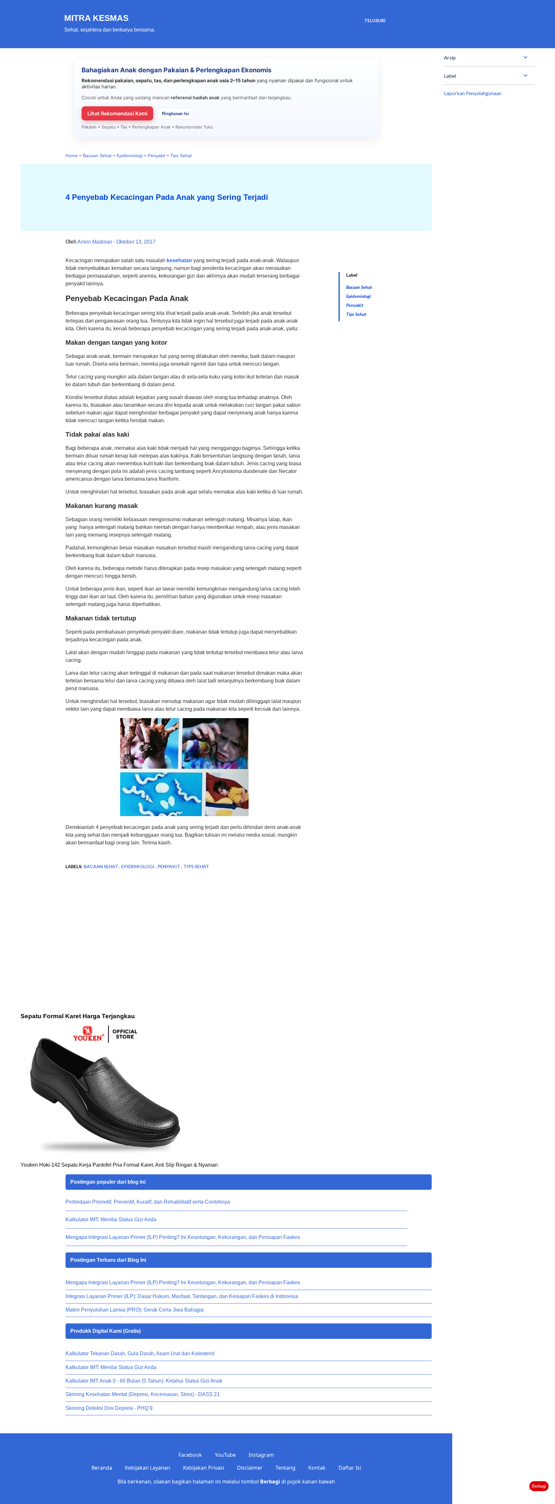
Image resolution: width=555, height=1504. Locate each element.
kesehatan (179, 260)
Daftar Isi (350, 1467)
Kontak (317, 1467)
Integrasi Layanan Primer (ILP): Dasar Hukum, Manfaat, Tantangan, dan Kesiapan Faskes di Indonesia (182, 1296)
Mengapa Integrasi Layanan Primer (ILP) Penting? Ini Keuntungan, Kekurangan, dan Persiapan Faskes (183, 1237)
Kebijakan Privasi (203, 1467)
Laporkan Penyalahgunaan (472, 93)
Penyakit (354, 305)
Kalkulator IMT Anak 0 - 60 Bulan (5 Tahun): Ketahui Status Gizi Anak (144, 1381)
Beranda (102, 1467)
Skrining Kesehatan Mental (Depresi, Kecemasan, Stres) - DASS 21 (143, 1394)
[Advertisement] (174, 926)
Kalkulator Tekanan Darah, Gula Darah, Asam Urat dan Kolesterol (140, 1353)
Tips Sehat (356, 314)
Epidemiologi (358, 296)
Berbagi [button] (539, 1486)
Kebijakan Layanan (147, 1467)
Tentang (285, 1467)
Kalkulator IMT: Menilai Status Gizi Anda (111, 1219)
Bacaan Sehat (359, 287)
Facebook (190, 1454)
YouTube (225, 1454)
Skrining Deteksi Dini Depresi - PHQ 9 (109, 1408)
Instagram (261, 1454)
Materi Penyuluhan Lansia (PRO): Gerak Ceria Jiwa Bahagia (135, 1310)
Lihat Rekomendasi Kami (117, 113)
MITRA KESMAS (96, 18)
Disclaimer (250, 1467)
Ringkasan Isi (175, 113)
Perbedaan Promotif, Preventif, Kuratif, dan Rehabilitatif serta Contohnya (148, 1202)
